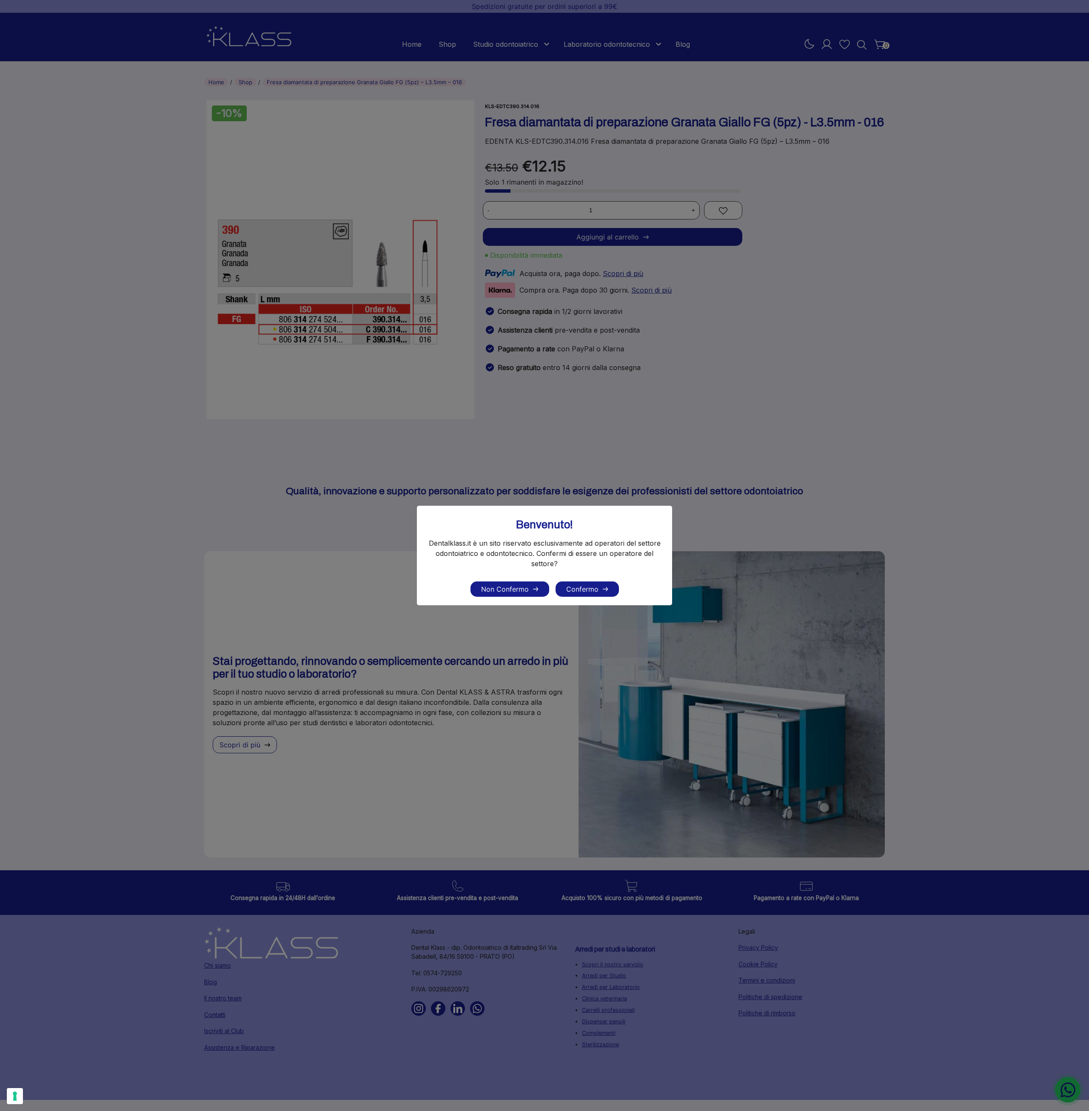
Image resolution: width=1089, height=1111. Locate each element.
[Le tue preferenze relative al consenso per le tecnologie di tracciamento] (15, 1096)
